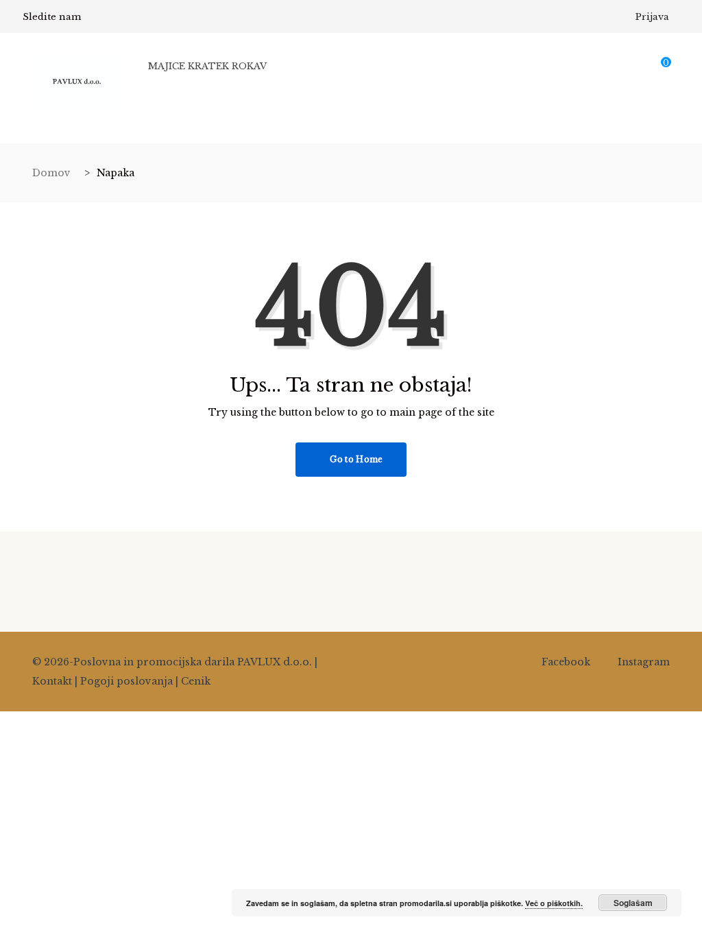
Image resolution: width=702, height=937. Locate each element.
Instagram (644, 662)
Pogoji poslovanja (126, 681)
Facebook (566, 662)
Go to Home (355, 459)
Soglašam (633, 903)
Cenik (195, 681)
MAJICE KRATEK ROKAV (207, 66)
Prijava (652, 17)
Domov (51, 173)
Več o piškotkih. (554, 903)
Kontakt (52, 681)
